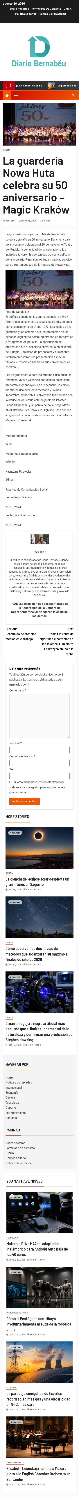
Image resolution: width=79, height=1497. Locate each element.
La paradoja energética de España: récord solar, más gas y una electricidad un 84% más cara (38, 1399)
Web (12, 769)
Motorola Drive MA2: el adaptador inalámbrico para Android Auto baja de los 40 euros (37, 1249)
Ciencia (10, 1097)
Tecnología (12, 1102)
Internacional (14, 1087)
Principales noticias (17, 1313)
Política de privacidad (52, 13)
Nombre (15, 743)
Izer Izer (11, 220)
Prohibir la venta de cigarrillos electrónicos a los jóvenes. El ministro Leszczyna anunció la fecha (56, 641)
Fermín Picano (33, 889)
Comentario (17, 690)
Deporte (11, 1107)
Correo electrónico (22, 756)
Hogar (9, 1077)
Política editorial (25, 13)
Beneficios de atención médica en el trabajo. (21, 634)
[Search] (73, 95)
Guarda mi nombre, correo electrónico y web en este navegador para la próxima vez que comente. (37, 787)
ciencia (6, 150)
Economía (12, 1092)
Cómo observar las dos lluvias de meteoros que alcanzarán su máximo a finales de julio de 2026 (37, 954)
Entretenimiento (16, 1113)
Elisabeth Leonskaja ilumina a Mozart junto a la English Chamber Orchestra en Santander (38, 1474)
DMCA (67, 8)
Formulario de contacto (46, 8)
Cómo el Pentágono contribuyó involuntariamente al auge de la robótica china (38, 1324)
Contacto (11, 1118)
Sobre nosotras (19, 8)
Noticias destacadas (19, 1082)
